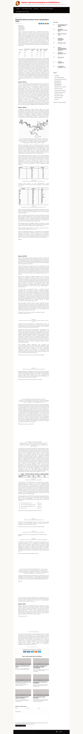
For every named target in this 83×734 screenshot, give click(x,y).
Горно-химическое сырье (27, 8)
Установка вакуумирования (61, 62)
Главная (18, 8)
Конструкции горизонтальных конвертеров (39, 697)
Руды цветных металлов (58, 95)
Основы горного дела (58, 88)
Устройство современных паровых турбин (22, 666)
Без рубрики (20, 23)
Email (28, 708)
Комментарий (17, 711)
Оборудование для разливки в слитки (23, 681)
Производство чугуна (58, 93)
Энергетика (36, 8)
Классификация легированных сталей (62, 67)
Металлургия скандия (62, 42)
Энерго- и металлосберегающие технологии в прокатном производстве (62, 48)
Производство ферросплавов (59, 92)
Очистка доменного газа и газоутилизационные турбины (62, 25)
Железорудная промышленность (60, 79)
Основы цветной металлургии (46, 8)
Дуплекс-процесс (61, 57)
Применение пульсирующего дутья (62, 53)
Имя (16, 708)
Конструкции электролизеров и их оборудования (40, 682)
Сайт (39, 708)
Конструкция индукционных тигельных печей (62, 30)
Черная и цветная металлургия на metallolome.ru (40, 2)
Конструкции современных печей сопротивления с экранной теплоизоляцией (40, 666)
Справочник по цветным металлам (59, 102)
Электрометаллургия (58, 97)
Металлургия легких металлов (22, 11)
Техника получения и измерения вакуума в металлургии (22, 697)
